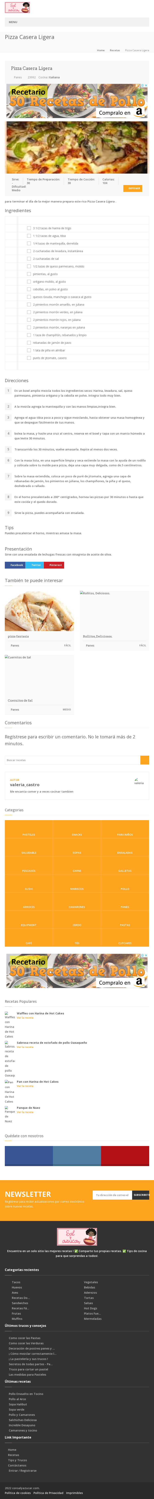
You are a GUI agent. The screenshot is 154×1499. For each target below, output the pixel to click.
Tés (77, 943)
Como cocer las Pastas (24, 1338)
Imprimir (134, 188)
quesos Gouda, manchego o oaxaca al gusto (62, 297)
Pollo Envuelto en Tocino (26, 1394)
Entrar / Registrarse (22, 1470)
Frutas (16, 1313)
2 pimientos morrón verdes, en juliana (57, 312)
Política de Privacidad (48, 1493)
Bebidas (89, 1287)
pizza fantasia (18, 636)
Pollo (125, 889)
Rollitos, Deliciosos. (97, 636)
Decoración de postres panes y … (32, 1348)
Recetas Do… (20, 1298)
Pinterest (56, 565)
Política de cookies (18, 1493)
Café (29, 943)
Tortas (88, 1298)
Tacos (15, 1282)
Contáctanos (17, 1465)
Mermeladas (92, 1319)
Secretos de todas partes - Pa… (31, 1364)
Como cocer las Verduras (26, 1343)
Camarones (77, 907)
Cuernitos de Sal (20, 700)
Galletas (125, 871)
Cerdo (77, 925)
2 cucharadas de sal (46, 259)
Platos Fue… (92, 1313)
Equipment (28, 925)
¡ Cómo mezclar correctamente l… (33, 1354)
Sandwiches (19, 1303)
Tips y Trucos (17, 1460)
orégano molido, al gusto (49, 281)
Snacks (77, 834)
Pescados (28, 871)
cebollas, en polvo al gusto (50, 289)
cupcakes (125, 943)
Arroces (29, 907)
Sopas (77, 852)
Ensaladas (125, 852)
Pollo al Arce (17, 1399)
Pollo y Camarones (22, 1415)
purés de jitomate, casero (50, 358)
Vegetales (90, 1282)
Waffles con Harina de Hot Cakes (40, 1013)
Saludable (28, 852)
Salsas (88, 1303)
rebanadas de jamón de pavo (52, 343)
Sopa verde (16, 1409)
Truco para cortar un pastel (28, 1369)
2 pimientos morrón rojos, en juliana (57, 320)
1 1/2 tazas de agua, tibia (49, 236)
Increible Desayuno (22, 1425)
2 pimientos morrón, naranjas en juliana (59, 327)
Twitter (36, 565)
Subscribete (141, 1195)
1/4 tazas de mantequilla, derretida (55, 243)
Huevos (16, 1287)
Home (101, 50)
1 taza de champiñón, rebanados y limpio (60, 335)
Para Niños (125, 834)
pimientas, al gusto (45, 274)
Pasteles (28, 834)
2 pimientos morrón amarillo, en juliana (58, 304)
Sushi (29, 889)
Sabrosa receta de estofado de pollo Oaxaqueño (52, 1043)
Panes (17, 77)
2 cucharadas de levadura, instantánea (58, 251)
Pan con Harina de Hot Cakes (38, 1082)
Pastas (125, 925)
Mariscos (77, 889)
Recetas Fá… (20, 1308)
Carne (77, 871)
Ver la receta (25, 1017)
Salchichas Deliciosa (23, 1420)
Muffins (16, 1319)
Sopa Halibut (18, 1404)
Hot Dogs (90, 1308)
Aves (14, 1292)
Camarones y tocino (23, 1430)
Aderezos (90, 1292)
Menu (13, 22)
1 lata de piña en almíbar (49, 350)
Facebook (17, 565)
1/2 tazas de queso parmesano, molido (58, 266)
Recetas (115, 50)
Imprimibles (74, 1493)
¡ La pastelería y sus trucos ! (28, 1359)
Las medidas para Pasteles (27, 1374)
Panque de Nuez (28, 1108)
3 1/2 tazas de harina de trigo (52, 228)
